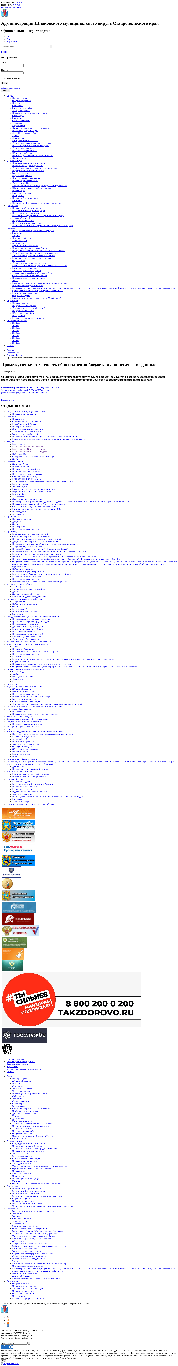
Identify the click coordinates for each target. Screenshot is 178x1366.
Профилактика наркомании (25, 624)
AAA (9, 39)
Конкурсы (17, 799)
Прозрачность (18, 315)
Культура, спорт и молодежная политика (31, 258)
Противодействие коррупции (26, 198)
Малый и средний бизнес (24, 424)
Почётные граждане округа (25, 130)
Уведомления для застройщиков (27, 546)
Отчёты (15, 459)
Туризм (15, 135)
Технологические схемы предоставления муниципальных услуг (42, 225)
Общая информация (21, 100)
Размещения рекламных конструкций (30, 534)
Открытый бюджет (21, 295)
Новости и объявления (23, 649)
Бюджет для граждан (22, 789)
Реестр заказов (19, 444)
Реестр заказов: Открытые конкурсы (29, 451)
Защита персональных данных (26, 270)
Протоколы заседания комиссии (27, 724)
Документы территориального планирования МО (36, 541)
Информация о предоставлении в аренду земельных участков (41, 664)
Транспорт (17, 586)
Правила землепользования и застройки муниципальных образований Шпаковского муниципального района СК (66, 559)
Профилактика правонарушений (27, 634)
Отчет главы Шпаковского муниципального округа (36, 203)
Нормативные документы (24, 611)
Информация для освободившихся (28, 278)
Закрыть (5, 91)
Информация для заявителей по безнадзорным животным (39, 504)
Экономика (17, 118)
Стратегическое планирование (26, 421)
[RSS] (8, 1320)
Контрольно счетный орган (25, 140)
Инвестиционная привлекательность (29, 113)
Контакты (17, 200)
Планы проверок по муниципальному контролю (35, 651)
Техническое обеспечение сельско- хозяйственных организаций (42, 481)
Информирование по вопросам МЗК (29, 776)
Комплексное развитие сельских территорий (33, 489)
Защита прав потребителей (25, 434)
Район (10, 1076)
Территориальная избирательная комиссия (32, 143)
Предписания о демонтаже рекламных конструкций (37, 539)
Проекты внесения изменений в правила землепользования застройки (45, 544)
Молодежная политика (23, 676)
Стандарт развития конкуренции (27, 429)
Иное (14, 756)
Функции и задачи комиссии (25, 744)
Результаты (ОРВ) (20, 609)
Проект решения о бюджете (25, 786)
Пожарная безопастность (24, 631)
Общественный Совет (22, 153)
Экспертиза (17, 614)
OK (3, 1361)
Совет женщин (19, 158)
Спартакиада (18, 671)
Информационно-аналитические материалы (33, 696)
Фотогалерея (18, 123)
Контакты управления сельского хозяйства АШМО (36, 509)
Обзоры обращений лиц (23, 313)
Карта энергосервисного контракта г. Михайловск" (36, 298)
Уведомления (18, 601)
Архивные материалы (22, 801)
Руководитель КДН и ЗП (24, 736)
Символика (17, 105)
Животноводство (20, 486)
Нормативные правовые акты (26, 213)
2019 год (16, 340)
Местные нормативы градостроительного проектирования (40, 581)
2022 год (16, 333)
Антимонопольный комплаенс (26, 431)
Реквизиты (17, 656)
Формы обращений (21, 218)
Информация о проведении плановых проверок (35, 714)
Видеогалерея (18, 125)
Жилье (15, 280)
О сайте (10, 345)
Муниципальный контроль (25, 293)
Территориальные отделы (24, 148)
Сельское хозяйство (21, 238)
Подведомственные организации (28, 170)
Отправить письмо (21, 303)
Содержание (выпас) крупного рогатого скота (34, 506)
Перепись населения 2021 (24, 150)
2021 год (16, 335)
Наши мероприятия (21, 519)
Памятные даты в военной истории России (32, 155)
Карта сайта (12, 41)
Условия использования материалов (24, 1069)
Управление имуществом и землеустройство (33, 255)
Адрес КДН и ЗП (20, 739)
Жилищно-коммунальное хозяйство (29, 589)
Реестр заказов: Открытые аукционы (29, 449)
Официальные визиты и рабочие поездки (32, 188)
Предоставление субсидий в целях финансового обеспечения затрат (44, 436)
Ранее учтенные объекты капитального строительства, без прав (42, 574)
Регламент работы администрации (28, 210)
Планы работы (19, 526)
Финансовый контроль (23, 794)
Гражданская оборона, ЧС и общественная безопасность (38, 250)
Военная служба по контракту (26, 636)
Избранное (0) (19, 454)
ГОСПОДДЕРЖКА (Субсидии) (27, 479)
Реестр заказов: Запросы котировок (29, 446)
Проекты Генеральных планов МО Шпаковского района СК (40, 549)
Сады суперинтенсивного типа (27, 499)
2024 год (16, 328)
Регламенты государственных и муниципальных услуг (38, 215)
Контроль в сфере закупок (24, 268)
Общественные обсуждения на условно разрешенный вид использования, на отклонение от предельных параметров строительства (74, 666)
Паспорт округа (19, 98)
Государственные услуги (24, 699)
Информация (18, 190)
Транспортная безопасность (25, 639)
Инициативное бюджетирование (27, 285)
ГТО (14, 681)
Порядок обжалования (23, 220)
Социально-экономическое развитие (29, 275)
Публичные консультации (24, 604)
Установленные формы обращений (28, 308)
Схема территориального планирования (31, 128)
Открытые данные (15, 1059)
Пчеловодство (19, 511)
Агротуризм (18, 514)
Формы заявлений (20, 661)
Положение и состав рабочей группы (30, 769)
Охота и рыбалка (20, 464)
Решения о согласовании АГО (26, 576)
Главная (10, 350)
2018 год (16, 343)
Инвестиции (18, 419)
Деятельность (13, 228)
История (16, 103)
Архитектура (18, 243)
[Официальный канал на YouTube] (8, 1317)
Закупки (16, 235)
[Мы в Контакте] (8, 1326)
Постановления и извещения (26, 471)
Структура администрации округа (28, 163)
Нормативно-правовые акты (25, 529)
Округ (10, 95)
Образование (18, 260)
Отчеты (15, 524)
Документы (12, 205)
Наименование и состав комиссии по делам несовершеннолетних (43, 734)
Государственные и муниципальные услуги (33, 230)
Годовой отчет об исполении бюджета (30, 791)
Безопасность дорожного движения (29, 596)
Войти (4, 52)
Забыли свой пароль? (11, 88)
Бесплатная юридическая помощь (28, 318)
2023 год (16, 330)
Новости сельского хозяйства (26, 469)
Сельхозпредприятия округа (25, 476)
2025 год (16, 325)
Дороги (15, 591)
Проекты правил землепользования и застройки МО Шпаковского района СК (49, 551)
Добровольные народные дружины (29, 626)
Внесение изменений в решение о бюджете (32, 784)
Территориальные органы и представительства (34, 168)
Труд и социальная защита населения (29, 263)
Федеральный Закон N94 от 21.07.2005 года (33, 456)
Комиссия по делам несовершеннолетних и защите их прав (40, 283)
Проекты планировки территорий (28, 571)
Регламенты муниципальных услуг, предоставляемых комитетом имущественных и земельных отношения (63, 659)
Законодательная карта (17, 1064)
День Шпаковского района (25, 133)
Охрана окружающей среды (25, 594)
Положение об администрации (27, 208)
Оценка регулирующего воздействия (29, 248)
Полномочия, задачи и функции (27, 165)
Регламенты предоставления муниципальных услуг (36, 554)
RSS (9, 36)
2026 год (16, 323)
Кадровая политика (21, 193)
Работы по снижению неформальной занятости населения (39, 265)
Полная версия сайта (11, 7)
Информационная (20, 466)
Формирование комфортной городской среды (33, 273)
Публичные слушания (22, 569)
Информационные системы (25, 180)
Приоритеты (18, 195)
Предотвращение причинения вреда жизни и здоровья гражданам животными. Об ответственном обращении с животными (71, 501)
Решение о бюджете (21, 781)
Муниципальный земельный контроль (30, 774)
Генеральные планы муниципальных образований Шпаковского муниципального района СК (56, 556)
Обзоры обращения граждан (25, 749)
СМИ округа (18, 115)
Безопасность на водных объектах (28, 629)
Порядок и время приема (24, 305)
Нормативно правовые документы (28, 474)
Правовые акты (19, 711)
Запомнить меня (12, 78)
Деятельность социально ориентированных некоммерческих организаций (47, 704)
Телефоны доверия (21, 110)
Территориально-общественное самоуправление (35, 253)
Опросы (10, 1071)
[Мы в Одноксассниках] (8, 1323)
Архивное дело (19, 240)
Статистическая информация (26, 178)
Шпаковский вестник (17, 320)
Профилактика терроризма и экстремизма (32, 619)
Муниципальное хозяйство (25, 245)
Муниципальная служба (23, 691)
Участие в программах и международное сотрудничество (39, 185)
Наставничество (20, 751)
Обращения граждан (22, 746)
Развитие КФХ (19, 494)
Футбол (15, 674)
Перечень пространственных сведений (30, 145)
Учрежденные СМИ (21, 183)
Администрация (14, 160)
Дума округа (18, 138)
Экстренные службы (22, 108)
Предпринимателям (21, 426)
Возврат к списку (9, 400)
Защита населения (20, 173)
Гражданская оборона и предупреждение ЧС (33, 621)
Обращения (12, 300)
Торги (15, 646)
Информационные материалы (26, 414)
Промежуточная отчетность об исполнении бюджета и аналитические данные (49, 796)
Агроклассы (18, 496)
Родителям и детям (21, 754)
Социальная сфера (21, 120)
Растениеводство (20, 484)
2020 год (16, 338)
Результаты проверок (22, 175)
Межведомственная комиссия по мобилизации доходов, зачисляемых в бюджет (49, 439)
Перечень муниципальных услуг (27, 223)
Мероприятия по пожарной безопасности (32, 491)
